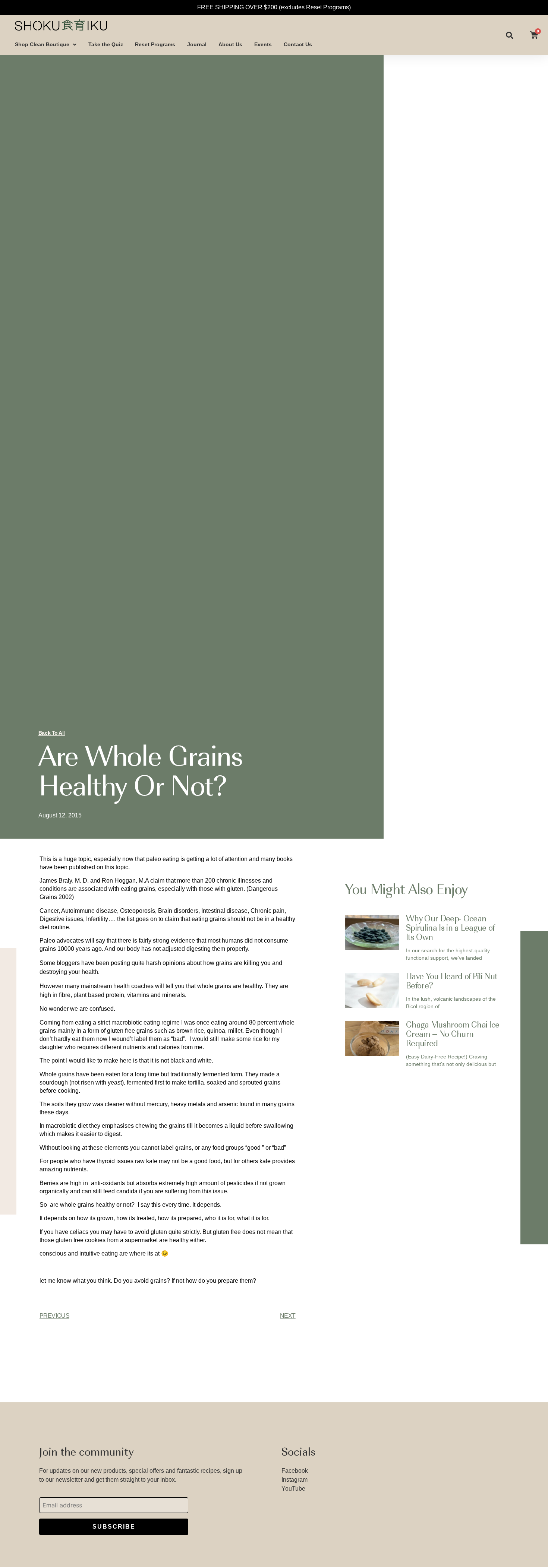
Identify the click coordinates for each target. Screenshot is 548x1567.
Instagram (294, 1479)
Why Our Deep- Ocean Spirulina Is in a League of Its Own (450, 929)
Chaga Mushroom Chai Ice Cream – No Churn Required (452, 1035)
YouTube (293, 1488)
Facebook (294, 1471)
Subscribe (113, 1526)
